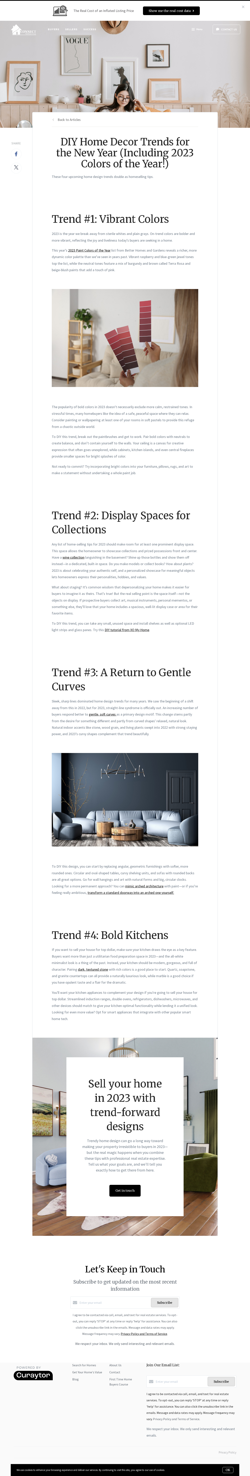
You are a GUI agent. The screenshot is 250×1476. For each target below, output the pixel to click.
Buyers (53, 29)
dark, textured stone (93, 969)
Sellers (71, 29)
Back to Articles (69, 119)
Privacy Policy (227, 1452)
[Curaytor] (33, 1379)
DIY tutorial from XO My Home (127, 630)
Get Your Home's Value (87, 1372)
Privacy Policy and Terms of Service (144, 1334)
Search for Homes (84, 1365)
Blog (75, 1379)
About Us (115, 1365)
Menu (199, 29)
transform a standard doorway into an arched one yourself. (131, 892)
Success (89, 29)
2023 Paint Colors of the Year (89, 250)
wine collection (73, 557)
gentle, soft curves (102, 714)
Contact (114, 1372)
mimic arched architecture (144, 886)
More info (170, 1470)
